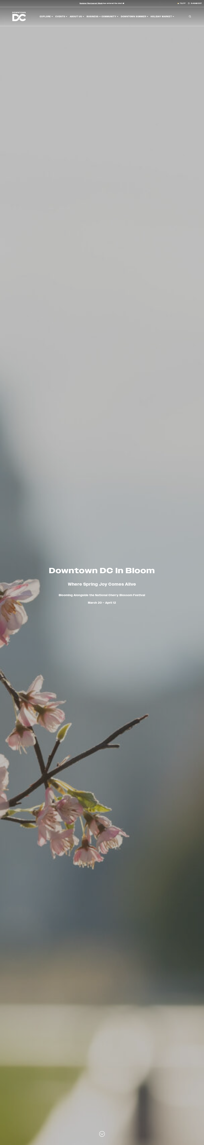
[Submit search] (190, 27)
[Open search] (190, 16)
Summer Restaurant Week (91, 3)
